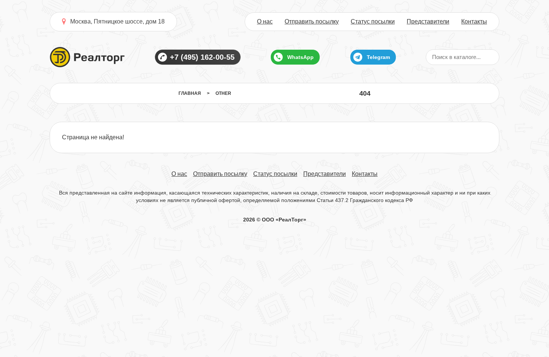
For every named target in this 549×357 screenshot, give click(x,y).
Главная (190, 93)
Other (223, 93)
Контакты (474, 22)
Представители (428, 22)
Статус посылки (373, 22)
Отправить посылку (312, 22)
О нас (265, 22)
